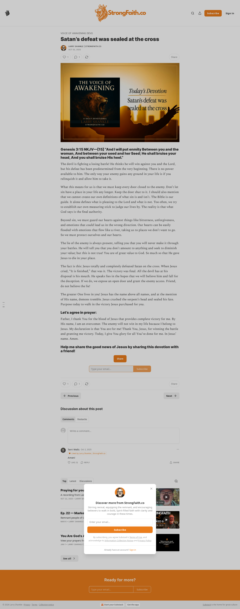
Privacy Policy (144, 540)
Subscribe (120, 529)
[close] (151, 488)
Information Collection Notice (119, 540)
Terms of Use (135, 537)
